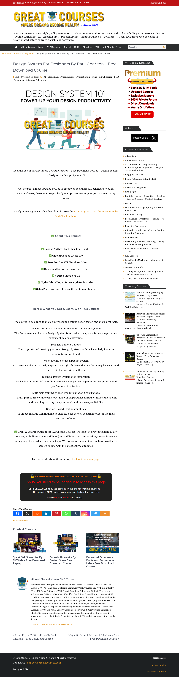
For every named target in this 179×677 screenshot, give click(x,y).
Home (8, 54)
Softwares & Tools (134, 267)
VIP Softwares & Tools (32, 47)
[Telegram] (95, 513)
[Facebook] (17, 513)
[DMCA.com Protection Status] (159, 659)
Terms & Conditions (156, 671)
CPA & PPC (130, 192)
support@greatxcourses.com (44, 662)
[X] (27, 513)
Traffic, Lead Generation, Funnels (141, 278)
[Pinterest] (56, 513)
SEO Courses (131, 256)
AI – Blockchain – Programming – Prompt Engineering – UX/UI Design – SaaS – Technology (144, 167)
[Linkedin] (46, 513)
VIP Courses (53, 47)
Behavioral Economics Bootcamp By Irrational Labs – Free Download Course (100, 562)
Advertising (131, 156)
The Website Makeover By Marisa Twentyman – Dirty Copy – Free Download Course (68, 3)
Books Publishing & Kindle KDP (140, 179)
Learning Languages (135, 226)
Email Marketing (133, 215)
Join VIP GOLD (71, 47)
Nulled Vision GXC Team (27, 77)
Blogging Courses (134, 174)
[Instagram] (85, 513)
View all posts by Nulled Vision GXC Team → (53, 624)
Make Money (131, 237)
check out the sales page (85, 459)
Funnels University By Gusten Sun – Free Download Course (63, 560)
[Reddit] (37, 513)
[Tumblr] (75, 513)
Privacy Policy (159, 665)
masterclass (22, 520)
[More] (105, 513)
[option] (65, 3)
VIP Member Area (112, 47)
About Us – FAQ (91, 47)
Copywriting (131, 183)
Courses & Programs (23, 54)
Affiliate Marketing (134, 160)
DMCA (128, 203)
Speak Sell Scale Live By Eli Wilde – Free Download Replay (29, 560)
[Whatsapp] (66, 513)
